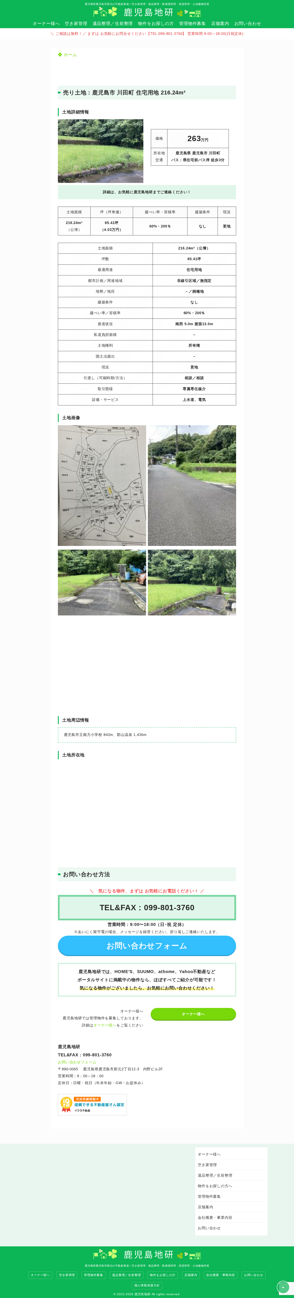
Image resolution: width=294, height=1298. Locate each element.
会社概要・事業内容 (215, 1218)
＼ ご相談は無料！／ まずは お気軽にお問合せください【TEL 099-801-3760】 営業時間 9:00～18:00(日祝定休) (147, 34)
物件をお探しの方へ (215, 1186)
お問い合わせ (247, 23)
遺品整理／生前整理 (113, 23)
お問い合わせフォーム (77, 1062)
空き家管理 (76, 23)
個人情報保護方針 (147, 1285)
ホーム (69, 54)
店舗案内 (220, 23)
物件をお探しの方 (156, 23)
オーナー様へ (46, 23)
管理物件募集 (192, 23)
